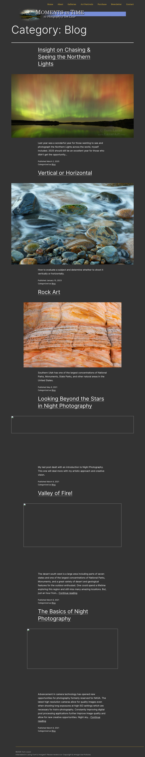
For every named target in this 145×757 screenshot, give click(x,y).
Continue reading (68, 593)
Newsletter (116, 4)
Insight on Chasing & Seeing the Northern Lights (64, 56)
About (60, 4)
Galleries (72, 4)
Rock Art (49, 292)
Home (50, 4)
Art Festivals (87, 4)
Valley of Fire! (55, 493)
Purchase (102, 4)
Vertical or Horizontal (65, 172)
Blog (54, 164)
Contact (130, 4)
